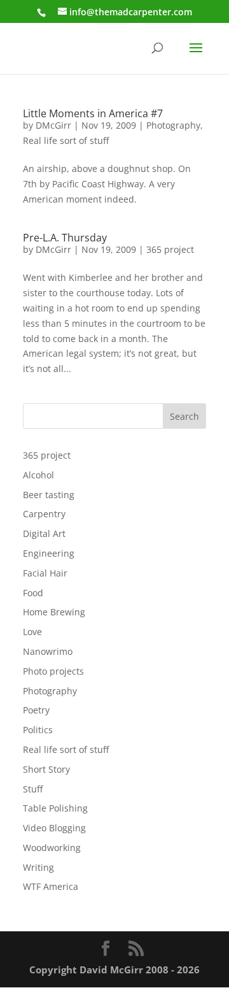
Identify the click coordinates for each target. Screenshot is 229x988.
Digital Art (44, 533)
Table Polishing (55, 808)
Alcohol (38, 475)
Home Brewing (54, 612)
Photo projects (53, 671)
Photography (173, 125)
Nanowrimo (48, 651)
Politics (38, 730)
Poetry (36, 710)
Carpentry (44, 514)
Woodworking (52, 847)
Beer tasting (48, 495)
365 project (170, 249)
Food (33, 593)
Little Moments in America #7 (93, 113)
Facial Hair (45, 573)
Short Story (46, 769)
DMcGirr (53, 125)
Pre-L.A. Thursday (65, 238)
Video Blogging (54, 828)
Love (32, 632)
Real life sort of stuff (66, 140)
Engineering (48, 553)
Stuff (33, 789)
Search (184, 416)
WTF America (50, 886)
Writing (38, 867)
